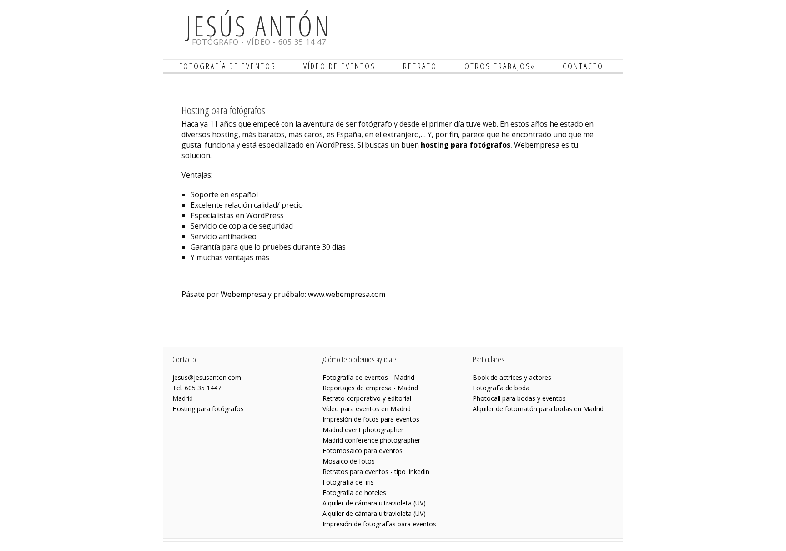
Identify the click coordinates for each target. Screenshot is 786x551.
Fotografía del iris (348, 482)
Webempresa (536, 145)
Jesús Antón (259, 26)
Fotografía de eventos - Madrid (368, 377)
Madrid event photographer (362, 429)
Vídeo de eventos (339, 66)
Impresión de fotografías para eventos (379, 524)
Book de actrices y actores (512, 377)
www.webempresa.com (346, 294)
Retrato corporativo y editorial (366, 398)
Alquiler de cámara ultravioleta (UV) (374, 503)
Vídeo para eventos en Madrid (366, 408)
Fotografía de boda (501, 387)
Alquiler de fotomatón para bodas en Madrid (538, 408)
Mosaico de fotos (348, 461)
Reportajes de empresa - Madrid (370, 387)
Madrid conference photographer (371, 440)
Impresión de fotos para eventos (370, 419)
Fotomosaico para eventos (362, 450)
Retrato (420, 66)
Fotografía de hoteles (354, 492)
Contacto (583, 66)
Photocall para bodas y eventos (519, 398)
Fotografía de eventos (227, 66)
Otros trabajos (499, 66)
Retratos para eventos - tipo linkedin (375, 471)
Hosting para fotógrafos (208, 408)
